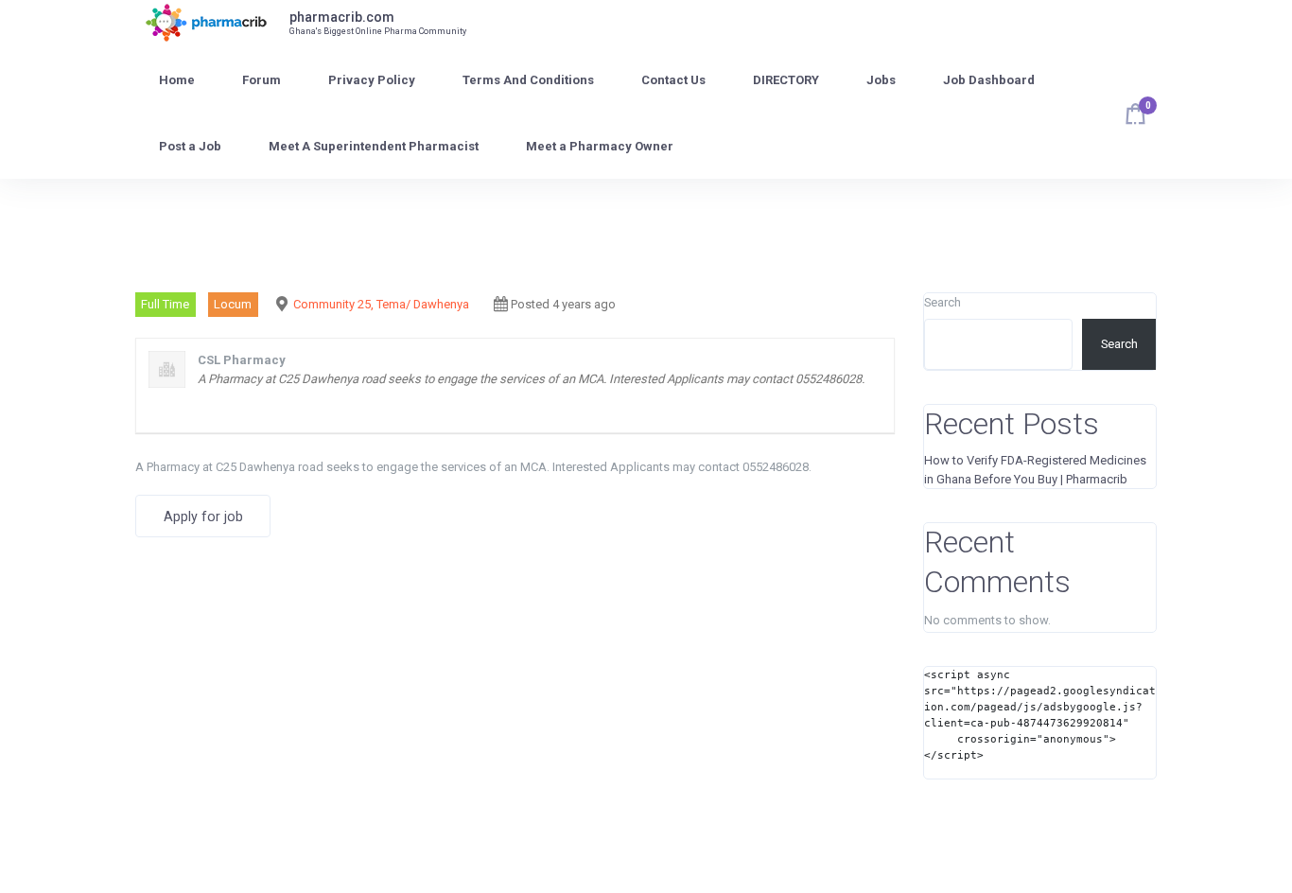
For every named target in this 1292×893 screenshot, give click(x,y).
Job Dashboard (989, 80)
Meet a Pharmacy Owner (599, 146)
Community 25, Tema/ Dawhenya (381, 304)
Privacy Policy (371, 80)
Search (942, 302)
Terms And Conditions (528, 80)
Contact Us (673, 80)
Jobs (881, 80)
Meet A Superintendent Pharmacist (374, 146)
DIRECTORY (786, 80)
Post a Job (190, 146)
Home (177, 80)
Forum (261, 80)
